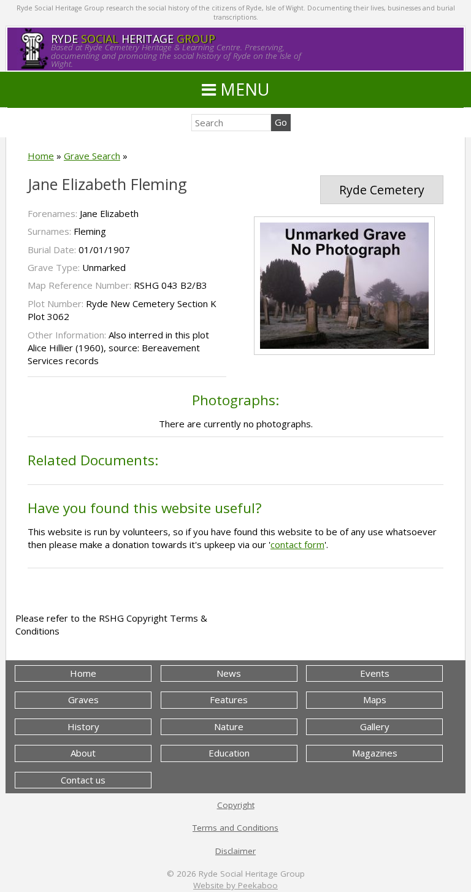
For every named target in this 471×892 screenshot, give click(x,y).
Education (229, 753)
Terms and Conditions (235, 827)
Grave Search (92, 156)
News (228, 673)
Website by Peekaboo (235, 885)
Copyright (236, 804)
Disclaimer (235, 850)
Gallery (374, 726)
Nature (228, 726)
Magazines (374, 753)
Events (374, 673)
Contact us (83, 780)
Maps (374, 699)
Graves (83, 699)
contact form (297, 544)
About (83, 753)
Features (229, 699)
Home (41, 156)
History (83, 726)
